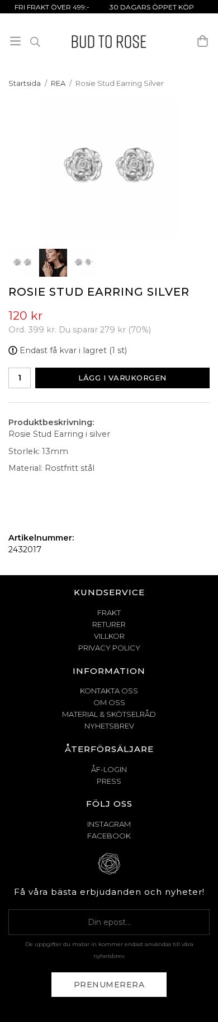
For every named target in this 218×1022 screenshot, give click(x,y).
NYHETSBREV (109, 725)
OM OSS (109, 702)
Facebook (109, 835)
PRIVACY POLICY (109, 647)
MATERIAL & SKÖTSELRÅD (109, 714)
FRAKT (109, 612)
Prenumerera (109, 985)
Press (109, 781)
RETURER (109, 624)
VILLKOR (109, 635)
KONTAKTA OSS (109, 690)
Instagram (109, 823)
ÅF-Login (109, 769)
